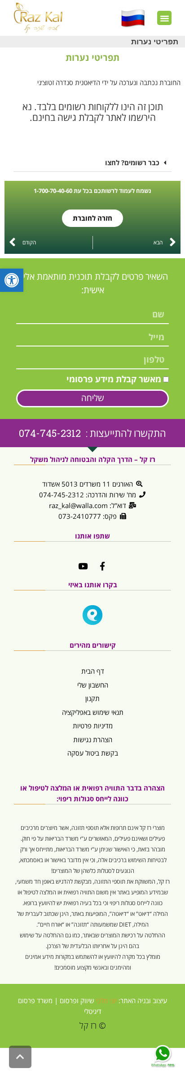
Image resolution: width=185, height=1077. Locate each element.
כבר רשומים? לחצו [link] (132, 162)
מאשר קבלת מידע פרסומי (113, 379)
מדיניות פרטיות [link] (93, 725)
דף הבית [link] (92, 671)
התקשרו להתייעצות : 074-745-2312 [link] (92, 433)
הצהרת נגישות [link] (92, 739)
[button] (164, 18)
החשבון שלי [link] (92, 684)
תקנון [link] (92, 698)
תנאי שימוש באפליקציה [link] (92, 712)
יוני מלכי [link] (106, 1000)
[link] (11, 280)
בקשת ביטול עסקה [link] (92, 752)
